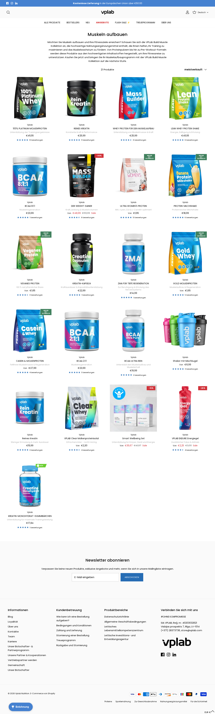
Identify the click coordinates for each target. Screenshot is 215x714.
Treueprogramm (66, 640)
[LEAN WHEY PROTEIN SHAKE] (185, 98)
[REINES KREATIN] (81, 98)
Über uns (13, 626)
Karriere (12, 641)
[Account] (186, 12)
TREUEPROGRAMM (145, 22)
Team (11, 636)
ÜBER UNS (166, 22)
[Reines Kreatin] (29, 408)
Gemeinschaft (16, 665)
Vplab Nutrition (22, 693)
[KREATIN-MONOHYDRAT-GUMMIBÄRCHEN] (29, 485)
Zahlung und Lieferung (69, 630)
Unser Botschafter (18, 670)
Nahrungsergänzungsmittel (173, 701)
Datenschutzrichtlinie (116, 616)
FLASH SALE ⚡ (122, 22)
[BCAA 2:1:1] (81, 330)
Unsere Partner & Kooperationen (27, 655)
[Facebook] (7, 3)
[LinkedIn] (16, 3)
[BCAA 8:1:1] (29, 175)
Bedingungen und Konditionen (73, 625)
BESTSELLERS (73, 22)
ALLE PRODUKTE (52, 22)
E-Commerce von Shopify (42, 693)
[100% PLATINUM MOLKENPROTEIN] (29, 98)
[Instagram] (12, 3)
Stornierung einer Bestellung (72, 635)
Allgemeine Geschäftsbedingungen (125, 621)
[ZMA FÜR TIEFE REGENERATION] (133, 253)
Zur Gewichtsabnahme (145, 701)
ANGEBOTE (102, 22)
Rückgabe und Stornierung (71, 645)
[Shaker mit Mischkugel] (185, 330)
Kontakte (13, 631)
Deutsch (202, 12)
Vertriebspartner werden (22, 660)
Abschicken (132, 577)
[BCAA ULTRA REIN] (133, 330)
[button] (209, 712)
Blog (10, 616)
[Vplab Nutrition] (107, 12)
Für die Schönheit (199, 701)
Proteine (108, 701)
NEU (88, 22)
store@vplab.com (191, 630)
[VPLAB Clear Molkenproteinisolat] (81, 408)
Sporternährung (123, 701)
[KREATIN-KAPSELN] (81, 253)
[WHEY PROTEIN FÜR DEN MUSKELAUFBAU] (133, 98)
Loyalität (13, 621)
